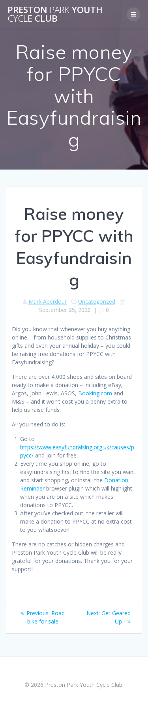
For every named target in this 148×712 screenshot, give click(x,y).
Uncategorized (96, 301)
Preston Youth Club (55, 14)
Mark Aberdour (47, 301)
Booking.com (95, 393)
